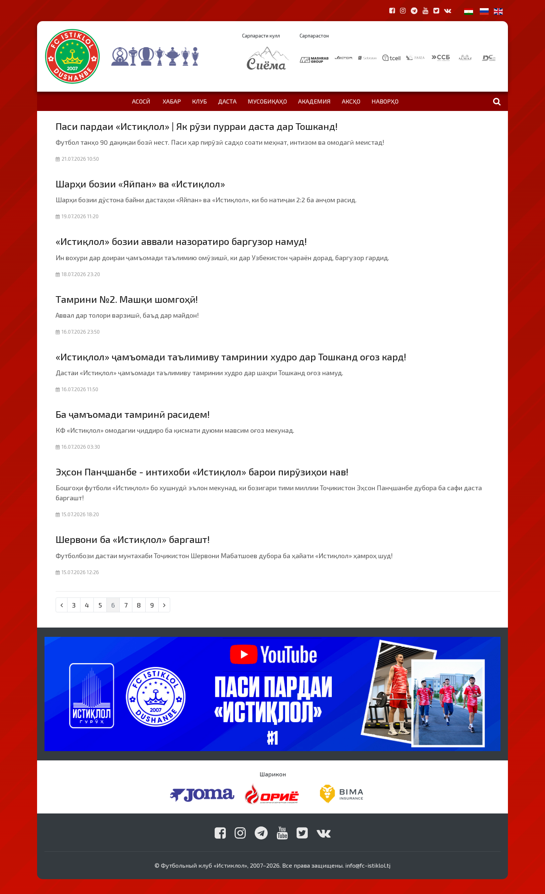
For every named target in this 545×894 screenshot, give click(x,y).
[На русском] (484, 10)
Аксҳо (351, 101)
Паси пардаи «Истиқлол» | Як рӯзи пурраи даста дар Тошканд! (197, 126)
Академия (314, 101)
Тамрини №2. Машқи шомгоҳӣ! (127, 299)
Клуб (199, 101)
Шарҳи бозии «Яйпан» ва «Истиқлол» (140, 183)
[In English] (498, 10)
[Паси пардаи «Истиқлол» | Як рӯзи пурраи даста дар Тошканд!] (272, 693)
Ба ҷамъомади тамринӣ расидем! (133, 414)
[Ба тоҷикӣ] (468, 10)
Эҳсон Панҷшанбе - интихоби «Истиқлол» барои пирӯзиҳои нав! (202, 471)
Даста (227, 101)
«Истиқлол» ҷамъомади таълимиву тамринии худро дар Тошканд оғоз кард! (231, 356)
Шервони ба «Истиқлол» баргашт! (133, 539)
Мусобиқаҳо (267, 101)
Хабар (172, 101)
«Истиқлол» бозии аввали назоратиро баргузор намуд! (181, 241)
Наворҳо (385, 101)
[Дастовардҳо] (169, 56)
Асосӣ (141, 101)
